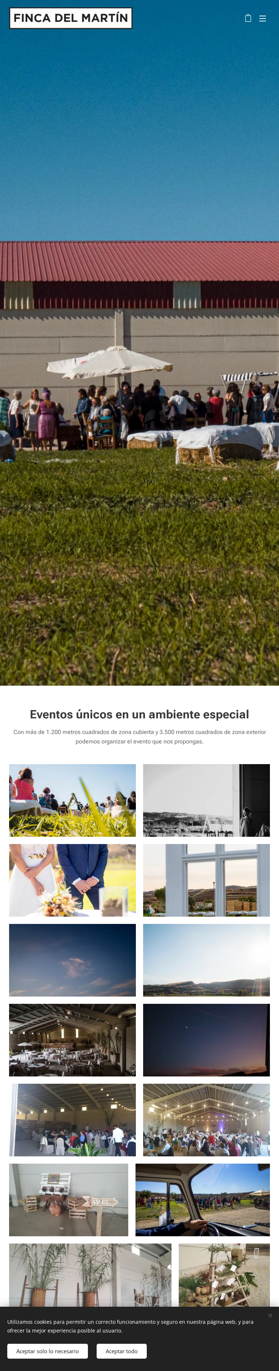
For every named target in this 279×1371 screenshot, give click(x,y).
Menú (262, 18)
